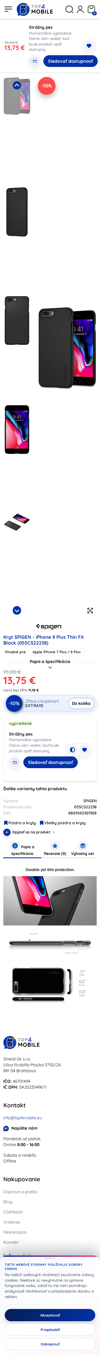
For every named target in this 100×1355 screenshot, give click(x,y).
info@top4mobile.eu (22, 1117)
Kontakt (11, 1242)
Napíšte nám (24, 1128)
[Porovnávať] (72, 749)
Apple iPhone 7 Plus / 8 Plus (56, 652)
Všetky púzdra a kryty (65, 822)
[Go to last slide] (17, 85)
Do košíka (81, 703)
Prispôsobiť (50, 1329)
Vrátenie (11, 1222)
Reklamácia (14, 1232)
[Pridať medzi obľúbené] (88, 45)
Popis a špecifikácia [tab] (23, 850)
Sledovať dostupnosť (70, 61)
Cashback (12, 1211)
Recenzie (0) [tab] (55, 853)
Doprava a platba (20, 1191)
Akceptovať (50, 1315)
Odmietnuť (50, 1344)
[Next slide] (17, 610)
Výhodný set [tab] (82, 853)
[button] (17, 130)
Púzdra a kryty (22, 822)
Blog (7, 1201)
